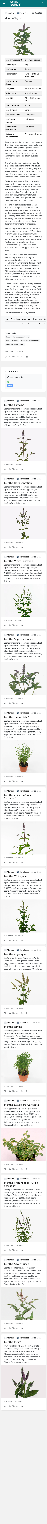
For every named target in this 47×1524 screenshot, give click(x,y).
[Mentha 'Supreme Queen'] (23, 666)
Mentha (10, 13)
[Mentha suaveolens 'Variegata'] (23, 1132)
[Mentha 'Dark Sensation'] (23, 510)
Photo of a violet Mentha (30, 341)
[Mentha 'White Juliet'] (23, 903)
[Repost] (23, 356)
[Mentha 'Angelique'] (23, 979)
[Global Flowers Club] (16, 3)
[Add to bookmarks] (28, 356)
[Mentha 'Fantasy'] (23, 432)
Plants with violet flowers (14, 344)
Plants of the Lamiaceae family (17, 337)
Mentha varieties (11, 341)
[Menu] (4, 3)
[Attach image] (8, 382)
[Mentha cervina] (23, 1054)
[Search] (43, 3)
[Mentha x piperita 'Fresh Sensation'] (23, 824)
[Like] (7, 356)
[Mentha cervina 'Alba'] (23, 744)
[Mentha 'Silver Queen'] (23, 1291)
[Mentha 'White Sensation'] (23, 588)
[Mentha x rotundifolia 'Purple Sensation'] (23, 1211)
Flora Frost (24, 13)
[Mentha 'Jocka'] (23, 1369)
